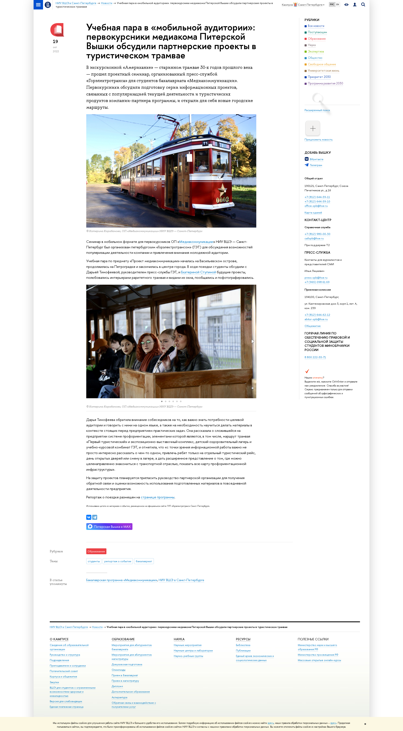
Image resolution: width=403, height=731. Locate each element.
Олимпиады (119, 670)
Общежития (313, 326)
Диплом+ (117, 686)
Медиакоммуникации (196, 241)
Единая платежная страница (66, 707)
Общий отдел (314, 178)
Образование (123, 639)
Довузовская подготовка (127, 664)
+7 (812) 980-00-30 (317, 234)
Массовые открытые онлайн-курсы (319, 660)
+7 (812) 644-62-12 (317, 315)
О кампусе (59, 639)
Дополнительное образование (131, 691)
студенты (94, 561)
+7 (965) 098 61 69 (317, 282)
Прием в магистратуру (125, 681)
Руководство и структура (65, 654)
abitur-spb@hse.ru (316, 319)
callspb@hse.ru (314, 238)
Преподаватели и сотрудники (68, 665)
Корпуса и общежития (63, 676)
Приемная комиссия (318, 289)
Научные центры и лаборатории (193, 650)
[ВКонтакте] (88, 517)
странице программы (157, 497)
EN (337, 4)
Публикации (243, 650)
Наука (179, 639)
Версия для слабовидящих (66, 701)
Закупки (54, 682)
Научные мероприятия (188, 645)
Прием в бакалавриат (125, 675)
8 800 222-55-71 (315, 357)
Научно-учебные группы (188, 656)
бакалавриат (144, 561)
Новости (97, 627)
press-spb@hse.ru (316, 277)
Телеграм (316, 165)
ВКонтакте (316, 159)
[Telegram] (94, 517)
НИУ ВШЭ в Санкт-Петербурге (181, 580)
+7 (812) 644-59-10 (317, 201)
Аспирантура (119, 697)
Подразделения (59, 660)
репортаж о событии (117, 561)
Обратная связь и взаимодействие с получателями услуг (134, 705)
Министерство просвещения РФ (318, 654)
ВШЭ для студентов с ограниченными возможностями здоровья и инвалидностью (73, 692)
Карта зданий (313, 212)
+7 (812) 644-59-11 (317, 197)
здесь (271, 723)
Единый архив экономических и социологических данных (255, 658)
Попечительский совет (64, 671)
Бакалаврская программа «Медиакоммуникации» (121, 580)
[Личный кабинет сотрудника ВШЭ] (355, 4)
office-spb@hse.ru (316, 206)
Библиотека (243, 645)
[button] (90, 341)
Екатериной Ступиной (198, 272)
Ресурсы (243, 639)
